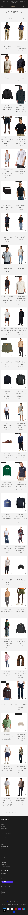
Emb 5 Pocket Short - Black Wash (7, 237)
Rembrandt (7, 671)
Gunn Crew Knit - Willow (21, 769)
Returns (3, 831)
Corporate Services (6, 840)
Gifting (2, 844)
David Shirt (21, 456)
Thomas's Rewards (5, 866)
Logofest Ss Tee (20, 172)
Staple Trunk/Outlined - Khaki (7, 362)
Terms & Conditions (6, 833)
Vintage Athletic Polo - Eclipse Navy (21, 205)
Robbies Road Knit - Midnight (21, 78)
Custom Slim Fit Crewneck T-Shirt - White (7, 770)
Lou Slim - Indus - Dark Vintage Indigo (21, 706)
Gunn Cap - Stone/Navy (21, 737)
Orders (3, 826)
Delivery (3, 824)
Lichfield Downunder (20, 546)
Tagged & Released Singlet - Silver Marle (7, 173)
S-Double (21, 169)
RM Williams (7, 75)
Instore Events (4, 846)
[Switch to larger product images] (23, 18)
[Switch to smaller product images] (26, 18)
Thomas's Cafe (4, 851)
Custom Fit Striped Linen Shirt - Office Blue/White (7, 803)
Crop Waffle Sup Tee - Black (21, 237)
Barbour (7, 577)
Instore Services (5, 842)
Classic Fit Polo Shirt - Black (7, 45)
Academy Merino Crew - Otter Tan (7, 612)
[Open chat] (4, 910)
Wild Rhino (7, 453)
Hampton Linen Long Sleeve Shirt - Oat (21, 300)
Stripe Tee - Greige (21, 269)
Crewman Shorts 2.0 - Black (7, 331)
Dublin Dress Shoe (7, 456)
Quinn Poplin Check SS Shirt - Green (7, 269)
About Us (3, 857)
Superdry (7, 105)
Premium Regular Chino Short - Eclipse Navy (7, 141)
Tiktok (2, 878)
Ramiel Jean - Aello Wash (7, 426)
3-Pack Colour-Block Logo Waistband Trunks (7, 205)
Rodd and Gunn (21, 75)
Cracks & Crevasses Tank (7, 299)
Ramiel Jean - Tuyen (7, 549)
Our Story (3, 862)
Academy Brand (21, 296)
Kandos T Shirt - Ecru (7, 78)
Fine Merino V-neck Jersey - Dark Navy (20, 518)
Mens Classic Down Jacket (20, 108)
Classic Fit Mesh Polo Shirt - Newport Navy (21, 46)
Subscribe (7, 897)
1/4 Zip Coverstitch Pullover (7, 395)
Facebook (3, 873)
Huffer (20, 105)
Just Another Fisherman (7, 169)
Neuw (20, 702)
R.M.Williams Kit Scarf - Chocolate (20, 675)
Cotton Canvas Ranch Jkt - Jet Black (7, 109)
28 (18, 812)
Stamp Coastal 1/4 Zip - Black (20, 331)
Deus (21, 639)
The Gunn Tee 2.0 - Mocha (21, 426)
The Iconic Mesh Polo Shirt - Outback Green (7, 738)
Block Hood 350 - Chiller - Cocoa (7, 705)
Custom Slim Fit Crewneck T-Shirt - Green (7, 643)
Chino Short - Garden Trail (21, 612)
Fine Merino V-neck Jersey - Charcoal (21, 395)
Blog (2, 860)
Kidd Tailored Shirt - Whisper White (7, 580)
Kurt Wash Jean (7, 674)
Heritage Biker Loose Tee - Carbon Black (21, 141)
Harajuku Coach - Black (21, 642)
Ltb (7, 423)
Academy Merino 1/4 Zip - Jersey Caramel (21, 362)
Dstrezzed (20, 453)
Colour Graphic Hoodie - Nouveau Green (7, 486)
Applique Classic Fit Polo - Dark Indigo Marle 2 (21, 486)
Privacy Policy (4, 828)
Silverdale (7, 391)
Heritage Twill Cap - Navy (7, 517)
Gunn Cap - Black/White (21, 580)
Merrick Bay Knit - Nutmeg (21, 801)
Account (3, 822)
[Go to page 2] (21, 812)
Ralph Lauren (7, 42)
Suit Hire (3, 849)
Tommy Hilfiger (7, 201)
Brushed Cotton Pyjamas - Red (20, 549)
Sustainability (4, 864)
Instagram (3, 876)
